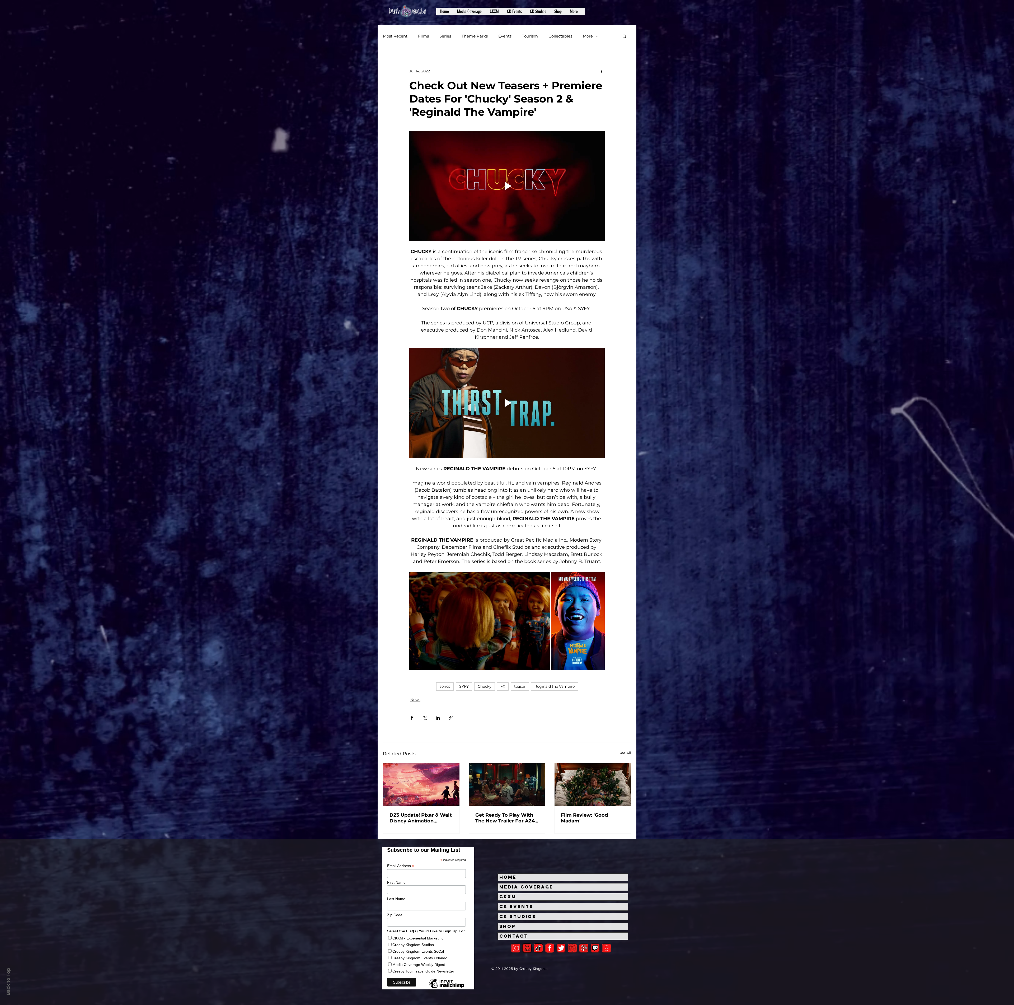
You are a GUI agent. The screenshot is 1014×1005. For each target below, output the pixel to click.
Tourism (530, 36)
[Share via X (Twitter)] (424, 717)
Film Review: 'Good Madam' (584, 818)
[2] (515, 948)
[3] (549, 948)
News (415, 699)
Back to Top (8, 981)
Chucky (484, 686)
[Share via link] (450, 717)
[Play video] (507, 186)
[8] (595, 948)
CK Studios (517, 916)
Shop (507, 926)
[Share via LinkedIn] (437, 717)
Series (445, 36)
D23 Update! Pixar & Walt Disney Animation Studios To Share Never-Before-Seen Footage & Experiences (420, 818)
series (445, 686)
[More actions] (601, 71)
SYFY (464, 686)
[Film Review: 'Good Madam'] (593, 784)
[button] (469, 11)
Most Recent (395, 36)
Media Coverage (526, 887)
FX (502, 686)
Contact (513, 936)
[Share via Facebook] (411, 717)
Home (508, 877)
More (588, 36)
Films (423, 36)
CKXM (507, 897)
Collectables (560, 36)
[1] (538, 948)
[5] (527, 948)
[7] (583, 948)
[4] (561, 948)
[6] (572, 948)
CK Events (516, 906)
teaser (519, 686)
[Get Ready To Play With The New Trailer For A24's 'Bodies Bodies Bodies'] (507, 784)
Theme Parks (475, 36)
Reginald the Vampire (554, 686)
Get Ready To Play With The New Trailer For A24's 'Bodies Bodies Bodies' (506, 818)
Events (504, 36)
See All (625, 753)
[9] (606, 948)
